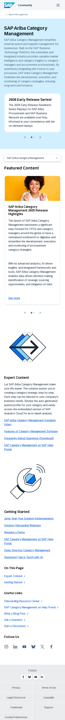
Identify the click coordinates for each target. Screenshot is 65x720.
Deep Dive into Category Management (27, 550)
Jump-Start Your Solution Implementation (29, 518)
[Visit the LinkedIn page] (15, 647)
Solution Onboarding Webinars (22, 525)
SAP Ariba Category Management (25, 158)
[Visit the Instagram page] (6, 647)
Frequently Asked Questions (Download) (29, 438)
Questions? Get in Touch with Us (23, 557)
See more (14, 298)
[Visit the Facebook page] (51, 647)
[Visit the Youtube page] (24, 647)
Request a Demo (14, 532)
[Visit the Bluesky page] (33, 647)
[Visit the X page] (42, 647)
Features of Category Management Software (31, 431)
